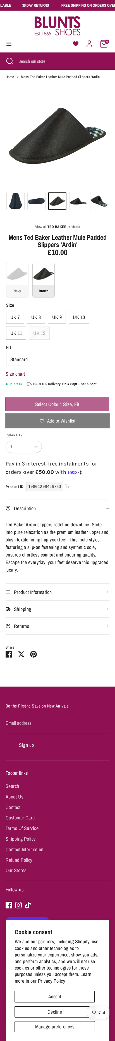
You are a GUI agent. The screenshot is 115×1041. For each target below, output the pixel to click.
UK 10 (79, 317)
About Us (14, 796)
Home (10, 76)
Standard (19, 359)
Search (12, 786)
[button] (75, 44)
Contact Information (25, 849)
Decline (54, 1011)
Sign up (26, 745)
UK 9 (57, 317)
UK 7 (15, 317)
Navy (17, 280)
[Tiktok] (28, 905)
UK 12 (39, 333)
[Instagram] (18, 905)
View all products (57, 226)
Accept (54, 996)
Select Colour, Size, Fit (57, 404)
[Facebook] (9, 905)
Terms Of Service (22, 828)
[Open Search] (9, 61)
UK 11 (16, 333)
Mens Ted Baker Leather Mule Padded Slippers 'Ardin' (60, 76)
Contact (13, 807)
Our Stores (16, 870)
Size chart (15, 373)
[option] (57, 136)
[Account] (89, 42)
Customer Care (20, 817)
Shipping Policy (21, 838)
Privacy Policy (51, 980)
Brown (43, 280)
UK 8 (36, 317)
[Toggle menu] (9, 44)
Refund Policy (19, 860)
